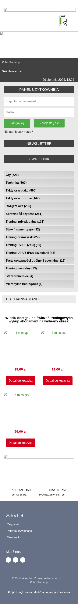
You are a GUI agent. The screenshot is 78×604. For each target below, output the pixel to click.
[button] (54, 15)
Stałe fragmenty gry (23, 229)
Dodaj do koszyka (21, 380)
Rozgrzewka (18, 206)
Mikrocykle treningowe (24, 284)
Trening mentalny (21, 268)
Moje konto (13, 537)
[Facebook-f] (8, 560)
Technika (16, 182)
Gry (12, 175)
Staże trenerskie (19, 276)
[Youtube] (22, 560)
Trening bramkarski (23, 237)
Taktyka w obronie (23, 198)
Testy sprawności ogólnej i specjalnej (35, 260)
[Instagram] (15, 560)
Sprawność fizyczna (24, 213)
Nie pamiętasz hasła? (18, 131)
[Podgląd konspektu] (63, 20)
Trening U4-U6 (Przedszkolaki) (30, 252)
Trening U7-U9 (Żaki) (23, 245)
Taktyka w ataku (21, 190)
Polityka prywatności (19, 530)
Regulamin (13, 524)
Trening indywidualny (25, 221)
